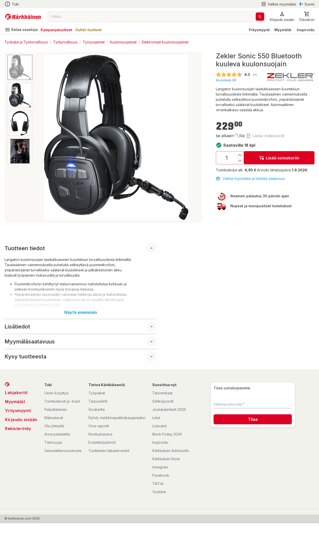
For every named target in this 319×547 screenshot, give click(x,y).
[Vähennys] (239, 160)
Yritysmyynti (259, 30)
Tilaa (253, 419)
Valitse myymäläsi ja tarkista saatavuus (254, 178)
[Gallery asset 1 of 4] (116, 137)
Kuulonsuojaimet (123, 42)
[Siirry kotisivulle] (23, 17)
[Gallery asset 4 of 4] (19, 151)
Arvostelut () (226, 80)
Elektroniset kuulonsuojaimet (165, 42)
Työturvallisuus (65, 42)
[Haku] (260, 16)
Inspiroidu (306, 30)
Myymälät (282, 30)
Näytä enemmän (80, 312)
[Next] (192, 137)
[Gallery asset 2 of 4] (19, 95)
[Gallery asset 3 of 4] (19, 123)
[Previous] (40, 137)
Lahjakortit (16, 392)
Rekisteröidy (18, 428)
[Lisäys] (239, 155)
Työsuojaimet (94, 42)
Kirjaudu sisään (21, 419)
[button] (278, 4)
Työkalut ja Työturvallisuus (26, 42)
